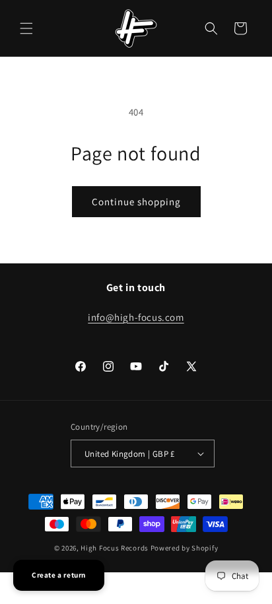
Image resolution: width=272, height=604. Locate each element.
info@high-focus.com (136, 317)
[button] (26, 28)
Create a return (59, 575)
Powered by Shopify (185, 548)
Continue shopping (136, 201)
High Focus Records (115, 548)
